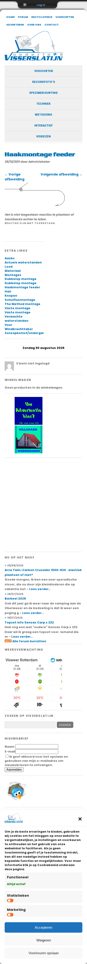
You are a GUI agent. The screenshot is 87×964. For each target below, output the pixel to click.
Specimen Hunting (43, 93)
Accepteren (43, 927)
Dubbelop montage (20, 279)
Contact (52, 24)
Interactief (43, 125)
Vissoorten (43, 71)
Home (10, 17)
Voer (8, 325)
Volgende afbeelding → (61, 174)
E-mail (10, 751)
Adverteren (15, 24)
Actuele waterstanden (23, 262)
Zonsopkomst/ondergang (26, 333)
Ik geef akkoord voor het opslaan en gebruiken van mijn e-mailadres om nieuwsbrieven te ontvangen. (36, 761)
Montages (13, 275)
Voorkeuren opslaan (44, 953)
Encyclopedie (41, 17)
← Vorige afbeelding (14, 177)
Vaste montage (17, 308)
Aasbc (10, 258)
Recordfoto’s (43, 82)
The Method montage (22, 304)
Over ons (34, 24)
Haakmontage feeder (22, 287)
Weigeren (43, 940)
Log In (41, 5)
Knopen (11, 296)
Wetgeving (43, 115)
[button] (80, 819)
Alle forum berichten (29, 641)
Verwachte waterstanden (16, 319)
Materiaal (13, 271)
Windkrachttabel (18, 329)
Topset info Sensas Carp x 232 (29, 622)
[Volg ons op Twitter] (16, 801)
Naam (9, 747)
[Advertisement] (43, 504)
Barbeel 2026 (15, 598)
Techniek (43, 104)
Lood (9, 267)
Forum (23, 17)
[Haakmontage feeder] (35, 206)
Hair (8, 291)
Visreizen (43, 136)
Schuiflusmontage (20, 300)
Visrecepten (64, 17)
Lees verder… (40, 589)
